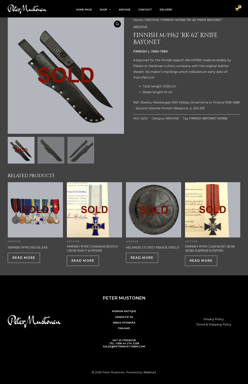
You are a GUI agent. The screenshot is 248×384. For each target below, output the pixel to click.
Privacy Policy (214, 319)
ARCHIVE (124, 9)
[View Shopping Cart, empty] (236, 9)
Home (138, 20)
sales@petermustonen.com (124, 346)
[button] (117, 24)
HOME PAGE (84, 9)
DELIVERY (166, 9)
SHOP (103, 9)
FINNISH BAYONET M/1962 (208, 118)
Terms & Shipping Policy (213, 324)
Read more (23, 258)
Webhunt (149, 372)
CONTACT (145, 9)
